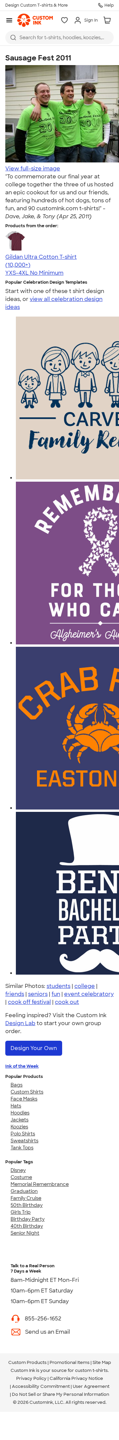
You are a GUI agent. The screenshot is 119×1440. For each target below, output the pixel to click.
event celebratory (89, 994)
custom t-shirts (91, 1370)
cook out (67, 1002)
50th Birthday (27, 1205)
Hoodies (20, 1113)
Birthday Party (28, 1219)
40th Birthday (27, 1226)
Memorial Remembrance (40, 1184)
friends (14, 994)
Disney (18, 1170)
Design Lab (20, 1023)
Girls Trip (21, 1212)
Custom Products (27, 1362)
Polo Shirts (23, 1134)
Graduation (24, 1191)
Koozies (19, 1127)
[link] (35, 20)
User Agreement (91, 1386)
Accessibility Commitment (41, 1386)
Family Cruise (26, 1198)
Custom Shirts (27, 1092)
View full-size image (32, 168)
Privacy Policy (31, 1378)
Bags (16, 1085)
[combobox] (59, 37)
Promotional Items (70, 1362)
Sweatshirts (24, 1141)
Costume (21, 1177)
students (58, 986)
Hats (16, 1106)
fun (56, 994)
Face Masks (24, 1099)
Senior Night (25, 1233)
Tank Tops (22, 1148)
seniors (38, 994)
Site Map (102, 1362)
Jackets (19, 1120)
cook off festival (29, 1002)
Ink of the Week (22, 1066)
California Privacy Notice (76, 1378)
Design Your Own (34, 1048)
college (84, 986)
